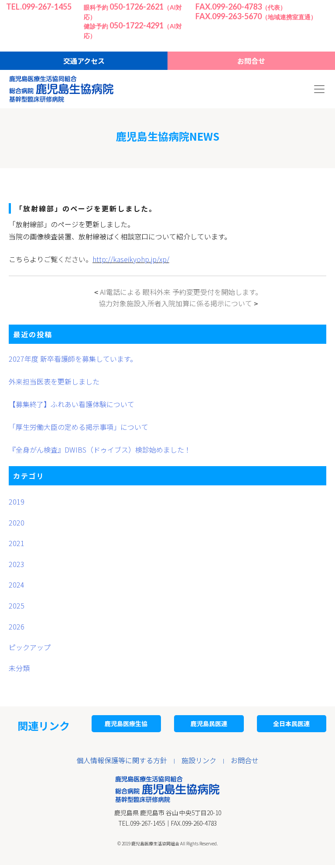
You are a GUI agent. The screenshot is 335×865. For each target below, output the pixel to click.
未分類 (19, 668)
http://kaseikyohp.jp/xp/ (130, 259)
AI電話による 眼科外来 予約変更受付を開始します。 (181, 292)
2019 (16, 501)
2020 (16, 522)
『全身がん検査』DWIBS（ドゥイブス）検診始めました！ (100, 449)
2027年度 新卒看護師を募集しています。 (73, 358)
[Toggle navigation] (319, 89)
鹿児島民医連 (209, 723)
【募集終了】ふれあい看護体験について (71, 404)
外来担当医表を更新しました (54, 381)
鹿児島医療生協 (126, 723)
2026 (16, 626)
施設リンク (198, 760)
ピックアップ (30, 647)
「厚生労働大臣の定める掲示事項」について (78, 427)
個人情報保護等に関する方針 (121, 760)
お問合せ (251, 60)
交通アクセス (84, 60)
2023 (16, 564)
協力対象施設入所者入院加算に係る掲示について (175, 303)
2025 (16, 605)
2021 (16, 543)
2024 (16, 584)
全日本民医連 (291, 723)
